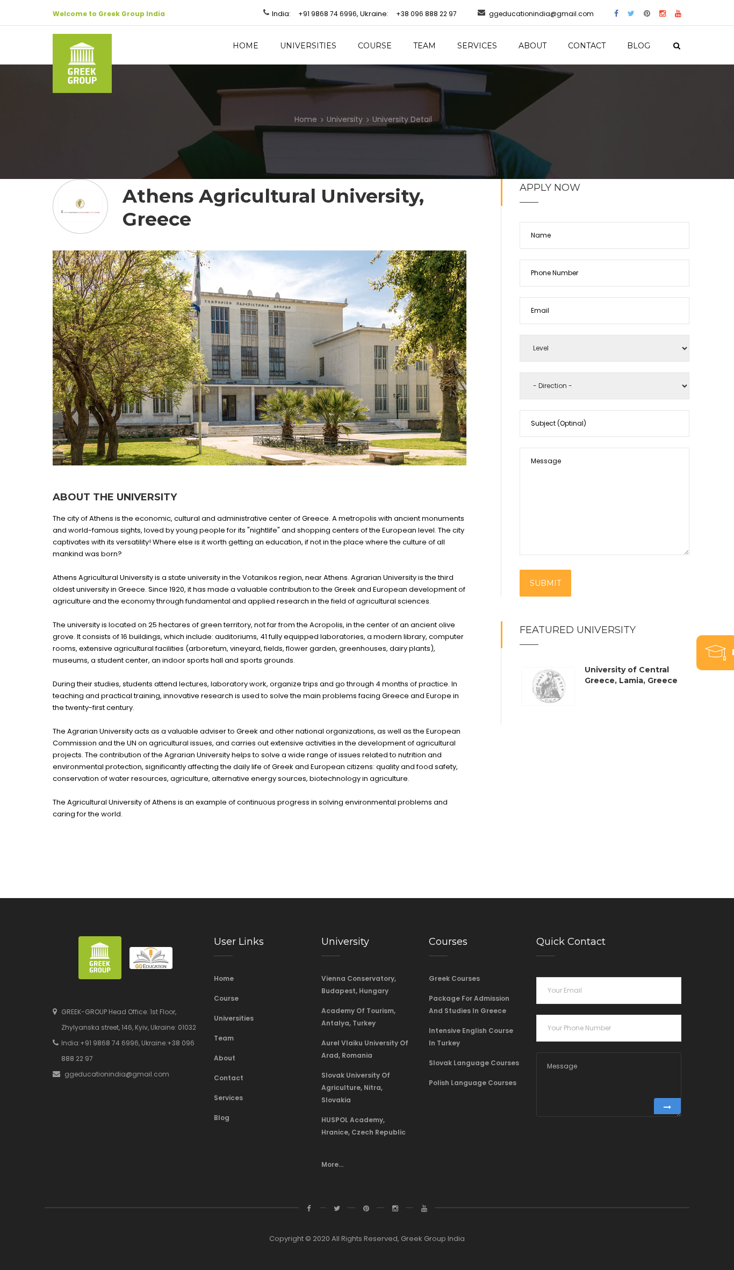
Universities (308, 46)
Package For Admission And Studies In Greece (469, 1004)
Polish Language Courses (472, 1082)
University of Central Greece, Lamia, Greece (631, 675)
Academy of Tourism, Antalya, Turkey (358, 1017)
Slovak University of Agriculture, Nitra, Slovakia (355, 1087)
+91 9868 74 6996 (327, 13)
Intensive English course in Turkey (471, 1036)
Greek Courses (454, 978)
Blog (638, 46)
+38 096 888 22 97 (426, 13)
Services (477, 46)
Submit (545, 583)
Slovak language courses (474, 1062)
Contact (587, 46)
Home (245, 46)
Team (424, 46)
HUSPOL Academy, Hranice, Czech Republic (363, 1126)
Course (375, 46)
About (532, 46)
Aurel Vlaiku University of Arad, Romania (364, 1049)
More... (332, 1164)
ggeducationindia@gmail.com (541, 13)
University (345, 118)
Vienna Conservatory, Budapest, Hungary (358, 984)
